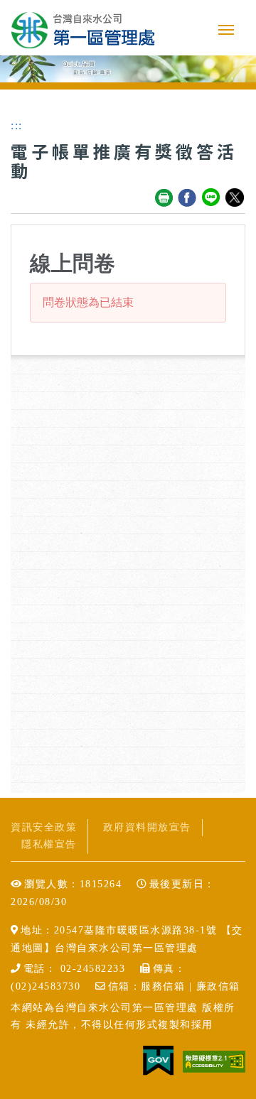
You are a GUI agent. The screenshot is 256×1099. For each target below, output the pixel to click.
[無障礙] (214, 1060)
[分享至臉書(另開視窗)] (188, 198)
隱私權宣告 (49, 844)
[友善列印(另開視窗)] (164, 198)
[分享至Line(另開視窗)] (212, 198)
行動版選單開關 (226, 32)
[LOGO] (83, 30)
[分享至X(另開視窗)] (235, 198)
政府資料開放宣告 (147, 827)
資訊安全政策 (44, 827)
